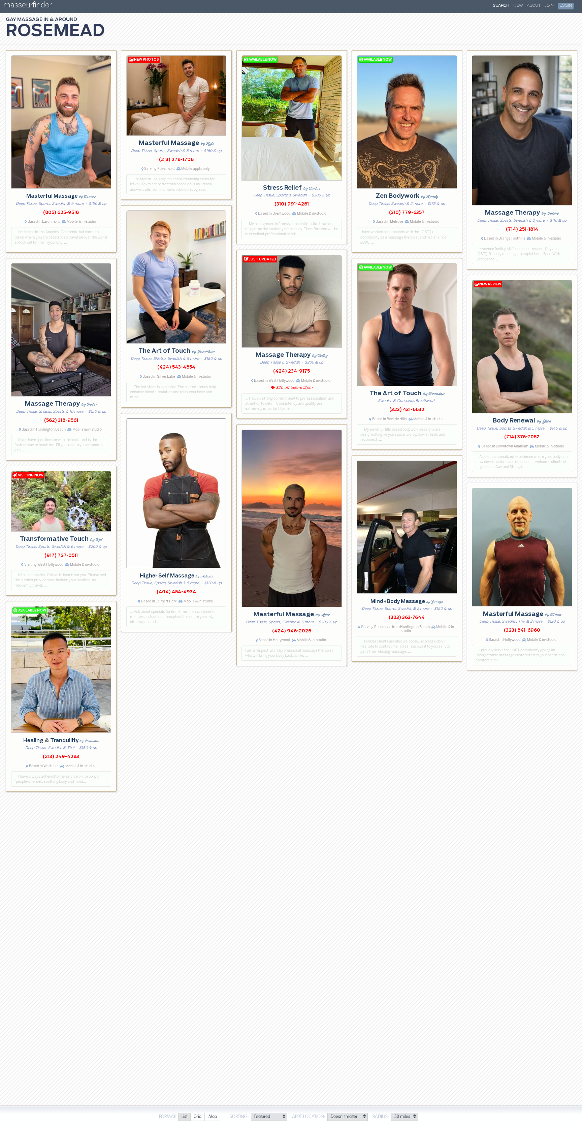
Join (549, 6)
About (534, 6)
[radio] (184, 1117)
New (518, 6)
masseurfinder (27, 6)
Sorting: (239, 1117)
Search (501, 6)
